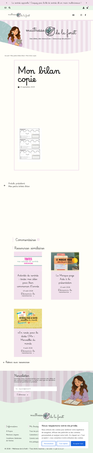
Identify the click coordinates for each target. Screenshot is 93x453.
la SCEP (61, 449)
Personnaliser (49, 443)
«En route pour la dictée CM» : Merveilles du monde (28, 337)
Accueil (7, 56)
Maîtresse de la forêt (20, 449)
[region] (63, 435)
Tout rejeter (63, 443)
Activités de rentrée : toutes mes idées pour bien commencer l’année (28, 280)
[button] (6, 3)
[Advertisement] (55, 108)
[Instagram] (81, 15)
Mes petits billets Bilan (17, 56)
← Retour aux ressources (16, 362)
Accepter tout (78, 443)
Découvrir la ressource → (28, 295)
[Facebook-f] (85, 15)
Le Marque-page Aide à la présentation (65, 279)
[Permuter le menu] (73, 15)
